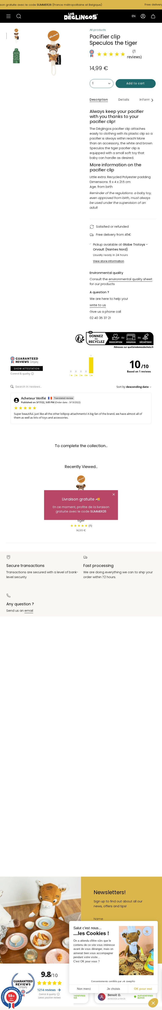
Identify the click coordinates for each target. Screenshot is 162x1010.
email (28, 610)
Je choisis (113, 988)
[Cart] (153, 16)
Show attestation (26, 368)
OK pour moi (143, 988)
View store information (108, 261)
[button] (153, 1003)
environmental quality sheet (130, 279)
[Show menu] (8, 16)
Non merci (84, 988)
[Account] (143, 16)
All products (98, 30)
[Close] (114, 494)
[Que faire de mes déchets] (81, 340)
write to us (98, 305)
